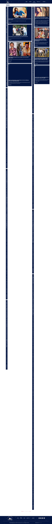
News (34, 1)
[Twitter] (42, 518)
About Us (38, 1)
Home (26, 1)
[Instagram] (40, 518)
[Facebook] (39, 518)
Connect (44, 1)
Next (30, 511)
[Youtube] (44, 518)
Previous (22, 511)
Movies (30, 1)
